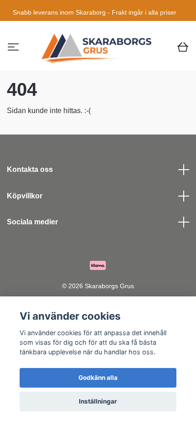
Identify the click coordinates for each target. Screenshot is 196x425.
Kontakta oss (30, 169)
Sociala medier (32, 222)
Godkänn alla (98, 377)
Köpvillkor (24, 196)
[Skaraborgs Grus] (96, 48)
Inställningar (98, 401)
